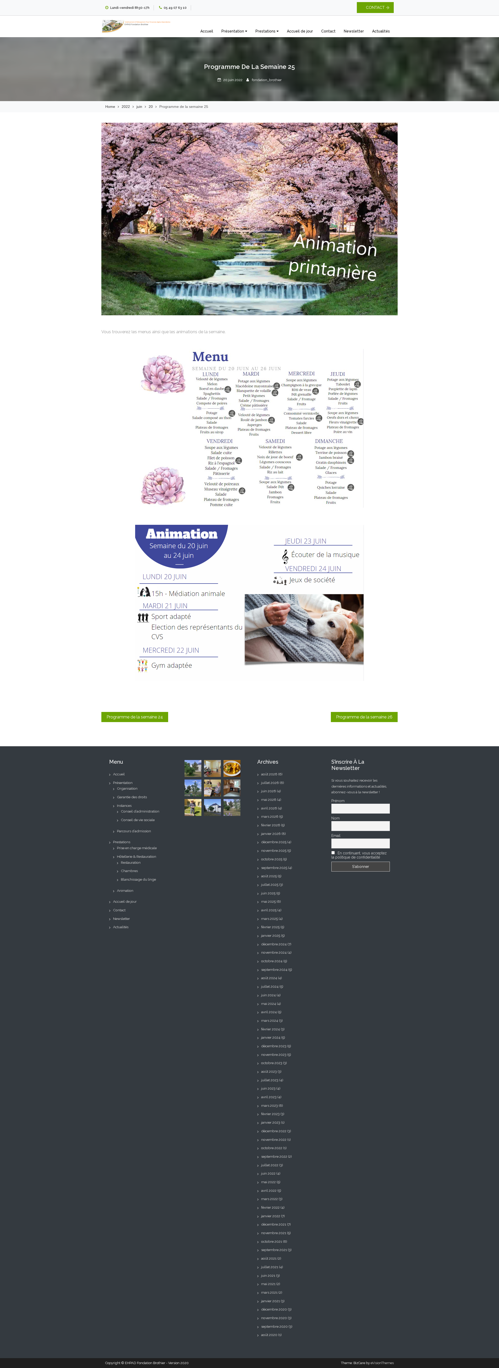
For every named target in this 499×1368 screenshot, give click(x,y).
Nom (335, 818)
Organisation (127, 788)
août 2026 (269, 774)
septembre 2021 (274, 1250)
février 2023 (270, 1114)
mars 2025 (269, 919)
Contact (328, 31)
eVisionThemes (382, 1363)
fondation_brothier (267, 80)
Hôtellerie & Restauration (136, 856)
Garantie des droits (132, 797)
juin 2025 (268, 893)
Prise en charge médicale (137, 848)
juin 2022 (268, 1173)
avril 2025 (269, 910)
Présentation (233, 31)
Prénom (338, 801)
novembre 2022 (273, 1139)
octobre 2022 (271, 1148)
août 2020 (269, 1335)
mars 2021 (269, 1292)
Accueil (206, 31)
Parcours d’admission (134, 831)
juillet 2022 (269, 1165)
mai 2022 (268, 1182)
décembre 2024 (274, 944)
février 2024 (270, 1029)
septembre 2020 (274, 1326)
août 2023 (269, 1071)
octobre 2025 (271, 859)
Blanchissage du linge (138, 879)
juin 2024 (268, 995)
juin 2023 (268, 1088)
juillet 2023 (269, 1080)
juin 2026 (268, 791)
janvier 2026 (271, 834)
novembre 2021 (273, 1233)
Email (335, 836)
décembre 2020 (274, 1309)
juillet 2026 (270, 783)
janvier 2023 (270, 1122)
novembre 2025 (273, 850)
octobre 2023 (271, 1063)
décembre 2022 (273, 1131)
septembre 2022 (274, 1156)
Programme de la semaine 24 (135, 717)
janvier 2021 (270, 1301)
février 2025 (270, 927)
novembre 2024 (274, 952)
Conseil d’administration (140, 811)
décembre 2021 (273, 1224)
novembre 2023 (273, 1054)
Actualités (381, 31)
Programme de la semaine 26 (364, 717)
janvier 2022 (270, 1216)
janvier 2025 (270, 935)
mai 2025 (268, 901)
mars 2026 (269, 816)
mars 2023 (269, 1105)
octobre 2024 (272, 961)
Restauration (131, 862)
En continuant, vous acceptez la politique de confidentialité (359, 855)
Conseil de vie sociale (138, 820)
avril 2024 (269, 1012)
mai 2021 (268, 1284)
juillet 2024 (270, 986)
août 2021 (269, 1258)
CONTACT (375, 7)
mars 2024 (269, 1020)
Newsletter (354, 31)
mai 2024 (268, 1004)
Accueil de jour (300, 31)
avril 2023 (269, 1097)
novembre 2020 (274, 1318)
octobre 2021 (271, 1241)
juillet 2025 (269, 884)
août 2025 (269, 876)
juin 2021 (268, 1275)
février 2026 (270, 825)
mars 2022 (269, 1199)
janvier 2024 (270, 1037)
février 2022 (270, 1207)
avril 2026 (269, 808)
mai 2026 (268, 799)
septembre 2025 (274, 868)
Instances (124, 805)
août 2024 (269, 978)
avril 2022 (269, 1190)
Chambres (129, 871)
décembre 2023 (273, 1046)
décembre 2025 (273, 842)
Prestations (266, 31)
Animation (125, 890)
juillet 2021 (269, 1267)
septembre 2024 (274, 969)
